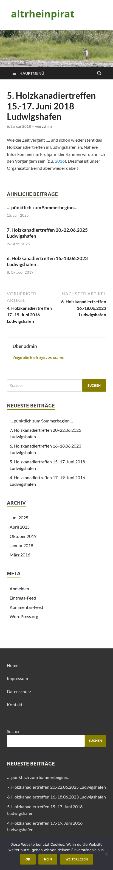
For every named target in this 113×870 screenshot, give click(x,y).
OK (28, 859)
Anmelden (19, 588)
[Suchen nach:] (56, 385)
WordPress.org (24, 616)
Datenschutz (19, 691)
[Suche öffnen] (99, 73)
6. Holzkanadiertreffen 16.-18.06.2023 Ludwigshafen (56, 796)
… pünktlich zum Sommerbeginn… (42, 207)
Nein (48, 859)
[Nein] (106, 854)
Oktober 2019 (23, 536)
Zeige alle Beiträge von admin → (41, 357)
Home (12, 665)
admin (47, 126)
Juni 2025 (19, 517)
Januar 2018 (21, 545)
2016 (60, 160)
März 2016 (20, 554)
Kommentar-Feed (26, 607)
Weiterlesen (77, 859)
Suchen (14, 731)
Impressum (17, 678)
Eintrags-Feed (23, 597)
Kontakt (14, 704)
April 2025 (20, 526)
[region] (56, 48)
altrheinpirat (43, 13)
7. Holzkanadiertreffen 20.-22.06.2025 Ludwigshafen (56, 786)
